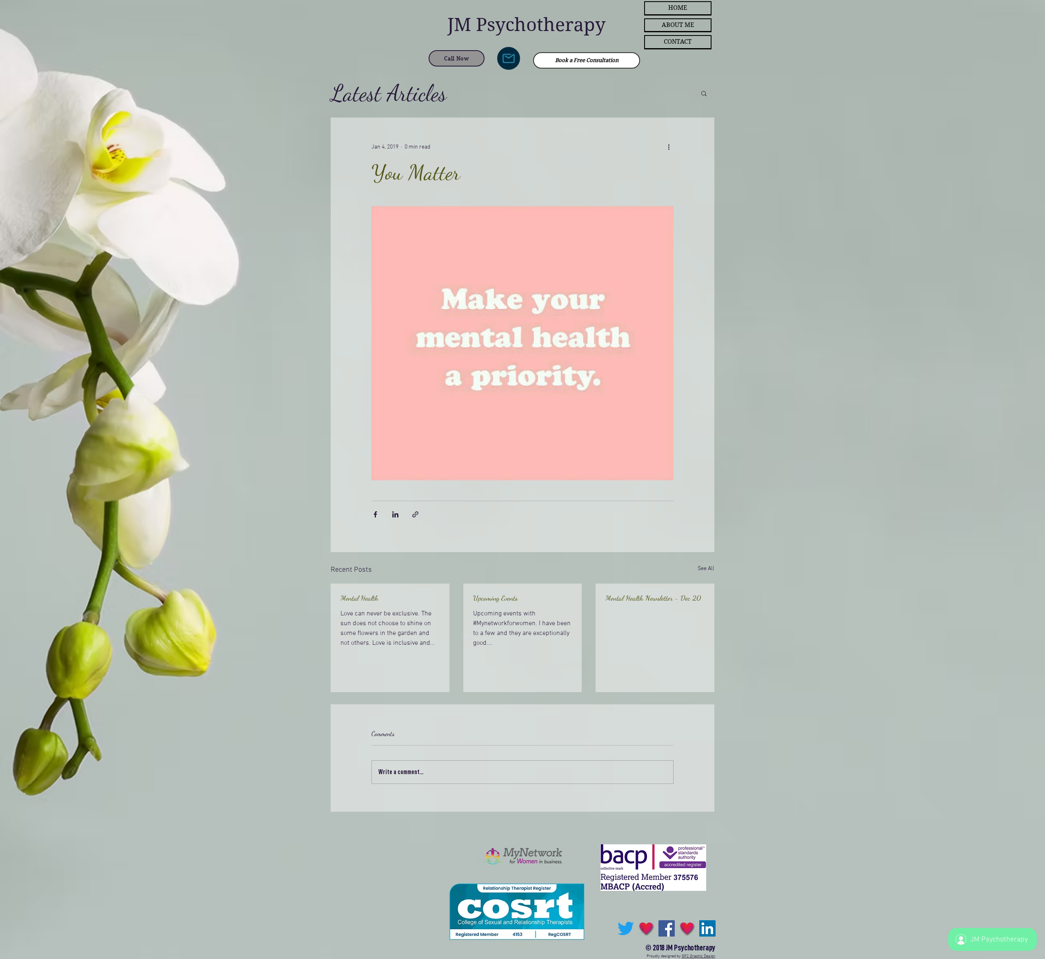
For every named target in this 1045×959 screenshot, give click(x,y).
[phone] (687, 928)
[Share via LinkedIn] (395, 514)
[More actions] (669, 147)
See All (706, 568)
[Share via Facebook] (375, 514)
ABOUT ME (678, 25)
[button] (704, 93)
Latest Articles (389, 93)
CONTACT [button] (677, 41)
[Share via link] (415, 514)
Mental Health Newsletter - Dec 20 (653, 597)
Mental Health (359, 597)
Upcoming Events (495, 597)
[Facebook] (666, 928)
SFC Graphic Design (698, 956)
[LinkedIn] (707, 928)
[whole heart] (646, 928)
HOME (677, 7)
